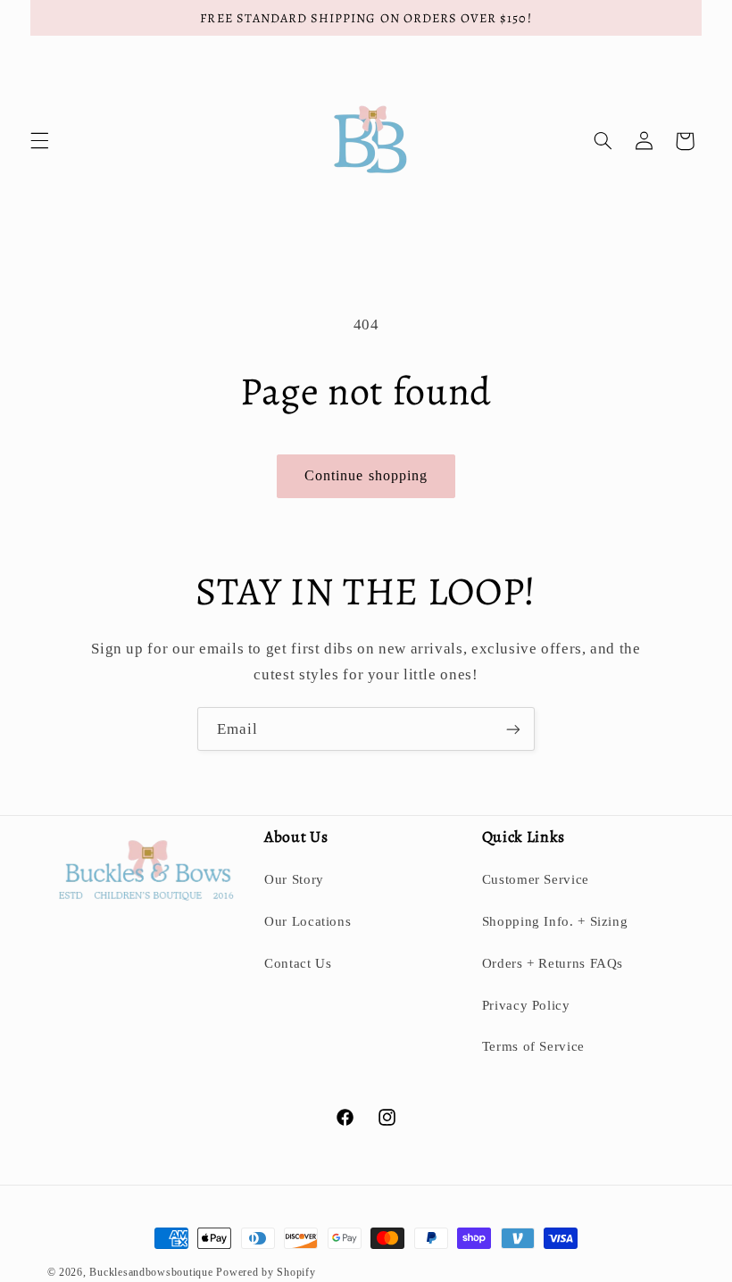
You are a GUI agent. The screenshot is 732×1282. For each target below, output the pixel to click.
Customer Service (535, 879)
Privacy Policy (526, 1005)
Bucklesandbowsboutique (150, 1272)
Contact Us (297, 963)
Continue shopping (366, 475)
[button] (39, 141)
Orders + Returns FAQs (552, 963)
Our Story (294, 879)
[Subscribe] (513, 729)
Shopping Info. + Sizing (555, 921)
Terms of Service (533, 1046)
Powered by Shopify (265, 1272)
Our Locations (307, 921)
